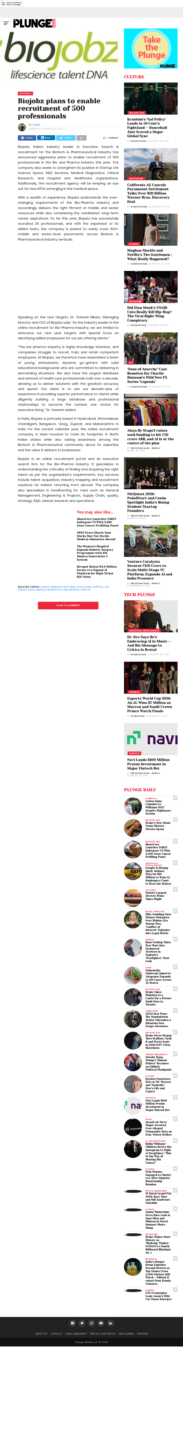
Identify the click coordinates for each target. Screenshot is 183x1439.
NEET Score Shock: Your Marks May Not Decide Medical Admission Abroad (96, 536)
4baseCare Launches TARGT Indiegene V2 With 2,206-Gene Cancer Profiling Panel (97, 522)
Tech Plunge (137, 716)
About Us (41, 1333)
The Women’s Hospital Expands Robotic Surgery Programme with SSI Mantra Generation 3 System (95, 553)
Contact (56, 1333)
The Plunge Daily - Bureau (145, 448)
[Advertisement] (68, 281)
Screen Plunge (138, 207)
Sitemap (142, 1333)
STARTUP (86, 589)
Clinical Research (51, 587)
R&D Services (71, 589)
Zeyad (36, 124)
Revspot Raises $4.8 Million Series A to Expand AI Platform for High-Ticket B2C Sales (97, 571)
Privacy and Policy (103, 1333)
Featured (70, 587)
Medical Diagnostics (49, 589)
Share (47, 137)
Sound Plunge (138, 141)
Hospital (98, 587)
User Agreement (76, 1333)
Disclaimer (126, 1333)
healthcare (84, 587)
